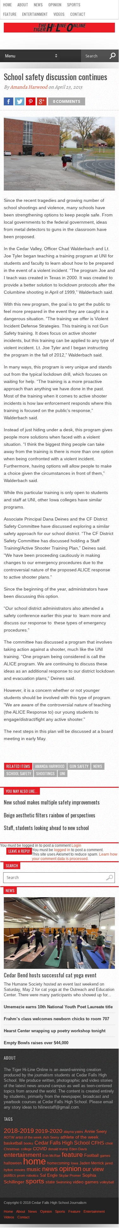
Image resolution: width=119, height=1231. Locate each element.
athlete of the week (79, 1137)
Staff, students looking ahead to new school (46, 828)
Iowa (74, 1163)
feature (72, 1154)
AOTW (9, 1137)
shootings (45, 773)
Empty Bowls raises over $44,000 (36, 1042)
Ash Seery (51, 1137)
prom (21, 1175)
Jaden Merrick (91, 1163)
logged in (62, 850)
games (105, 1155)
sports (35, 1181)
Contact (77, 14)
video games (85, 1182)
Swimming (64, 1182)
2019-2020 (48, 1131)
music (34, 1169)
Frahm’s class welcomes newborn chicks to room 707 (56, 1018)
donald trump (58, 1149)
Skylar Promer (70, 1175)
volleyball (107, 1182)
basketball (13, 1143)
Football (91, 1155)
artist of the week (29, 1137)
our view (93, 1169)
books (28, 1143)
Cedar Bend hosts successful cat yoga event (50, 975)
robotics (32, 1175)
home (34, 1161)
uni (62, 773)
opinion (70, 1169)
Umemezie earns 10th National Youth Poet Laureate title (58, 1006)
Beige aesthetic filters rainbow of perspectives (49, 815)
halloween (13, 1163)
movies (19, 1170)
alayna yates (73, 1132)
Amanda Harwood (28, 87)
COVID (40, 1148)
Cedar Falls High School (62, 1143)
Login (76, 845)
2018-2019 (19, 1130)
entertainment (22, 1154)
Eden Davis (78, 1149)
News (38, 4)
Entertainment (35, 14)
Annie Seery (96, 1131)
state (50, 1182)
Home (7, 4)
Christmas (12, 1149)
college (26, 1149)
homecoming (58, 1163)
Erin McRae (51, 1155)
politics (10, 1175)
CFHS (97, 1143)
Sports (73, 4)
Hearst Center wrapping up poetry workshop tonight (54, 1030)
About (22, 4)
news (97, 766)
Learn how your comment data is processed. (74, 856)
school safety (18, 773)
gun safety (79, 766)
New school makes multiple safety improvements (52, 802)
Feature (9, 14)
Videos (59, 14)
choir (109, 1143)
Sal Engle (49, 1175)
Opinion (54, 4)
